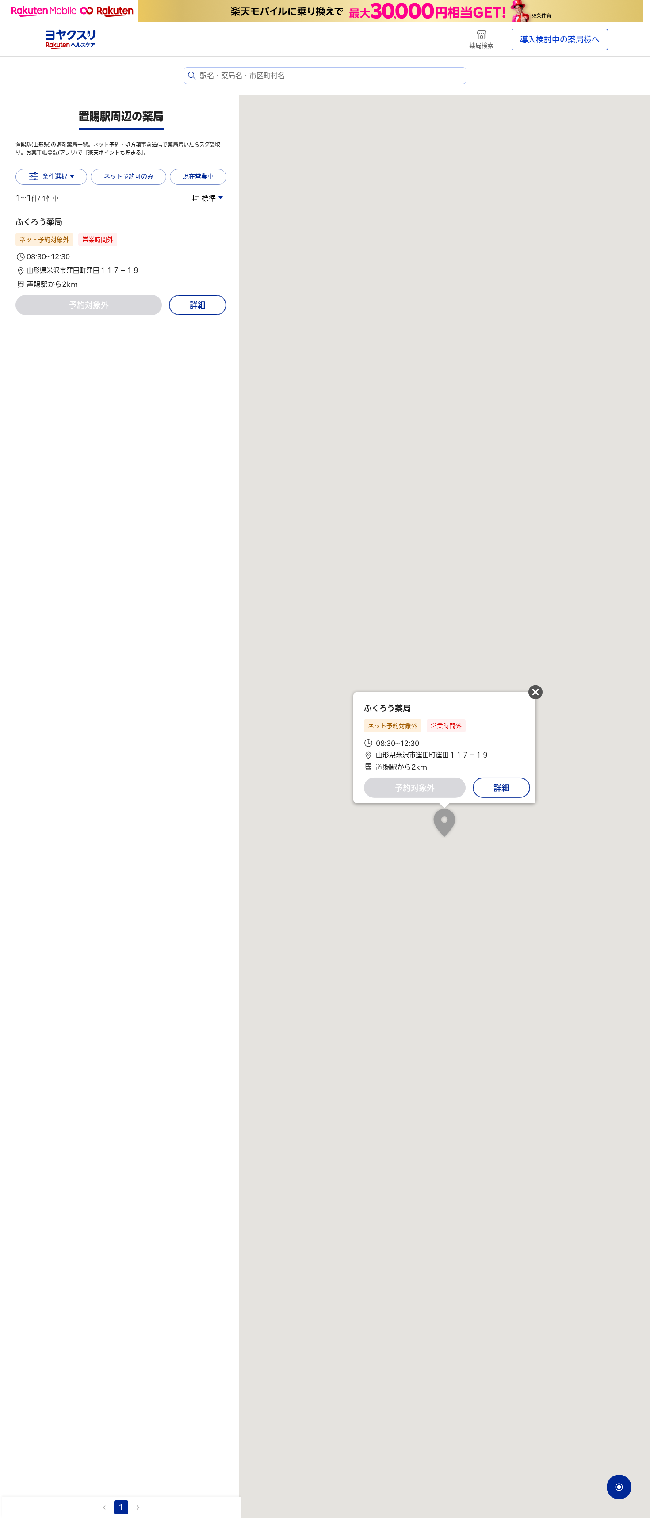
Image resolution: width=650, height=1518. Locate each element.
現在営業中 (198, 176)
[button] (120, 253)
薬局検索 (481, 45)
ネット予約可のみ (128, 176)
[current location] (619, 1487)
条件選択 (54, 176)
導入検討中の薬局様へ (560, 39)
